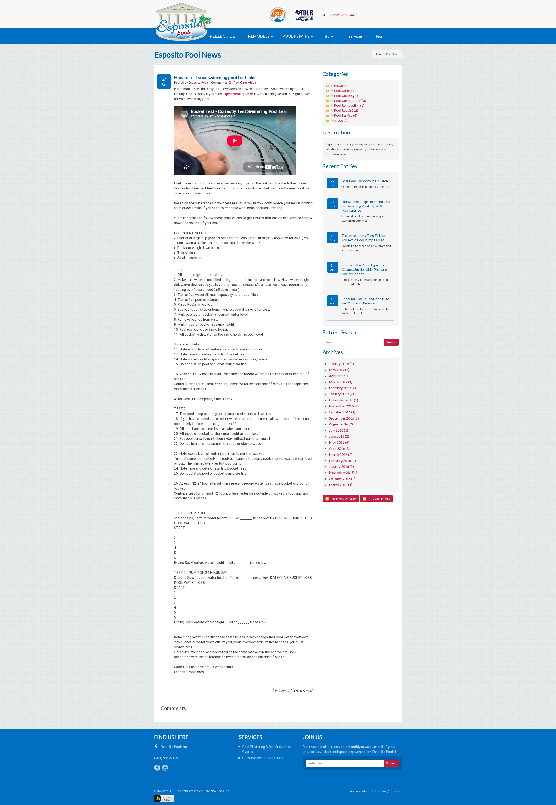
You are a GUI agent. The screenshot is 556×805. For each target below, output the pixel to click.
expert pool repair (236, 93)
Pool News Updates (342, 498)
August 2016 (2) (341, 424)
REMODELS (258, 36)
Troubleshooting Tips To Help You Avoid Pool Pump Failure (363, 237)
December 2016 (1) (343, 400)
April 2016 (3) (339, 448)
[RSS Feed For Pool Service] (327, 115)
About (366, 791)
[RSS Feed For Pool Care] (327, 90)
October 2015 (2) (342, 478)
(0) (229, 82)
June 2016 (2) (339, 436)
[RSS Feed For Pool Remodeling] (327, 105)
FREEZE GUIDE (221, 36)
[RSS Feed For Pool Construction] (327, 100)
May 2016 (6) (339, 442)
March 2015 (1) (340, 485)
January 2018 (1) (341, 364)
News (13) (341, 85)
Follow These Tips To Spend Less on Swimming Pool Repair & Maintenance (365, 205)
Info (325, 36)
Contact (396, 791)
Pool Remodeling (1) (349, 105)
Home (186, 36)
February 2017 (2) (342, 388)
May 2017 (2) (339, 370)
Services (355, 36)
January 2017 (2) (341, 394)
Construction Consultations (262, 757)
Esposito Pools (199, 82)
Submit (391, 763)
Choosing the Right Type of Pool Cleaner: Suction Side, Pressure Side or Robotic (365, 269)
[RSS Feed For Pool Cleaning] (327, 95)
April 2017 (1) (339, 376)
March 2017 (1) (340, 382)
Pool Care (240, 82)
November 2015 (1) (344, 472)
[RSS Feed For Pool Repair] (327, 110)
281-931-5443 (345, 15)
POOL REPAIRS (295, 36)
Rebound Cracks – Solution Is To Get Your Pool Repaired (365, 301)
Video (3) (341, 120)
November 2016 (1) (344, 406)
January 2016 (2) (341, 466)
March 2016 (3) (340, 454)
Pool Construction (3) (350, 100)
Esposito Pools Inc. (174, 746)
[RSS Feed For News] (327, 85)
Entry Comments (378, 498)
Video (252, 82)
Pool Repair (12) (346, 110)
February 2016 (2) (342, 460)
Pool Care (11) (345, 90)
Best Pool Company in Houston (364, 181)
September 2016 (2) (344, 418)
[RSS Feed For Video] (327, 120)
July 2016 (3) (338, 430)
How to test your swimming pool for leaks (214, 77)
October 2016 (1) (342, 412)
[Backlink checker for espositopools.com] (164, 798)
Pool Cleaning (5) (346, 95)
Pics (379, 36)
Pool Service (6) (345, 115)
